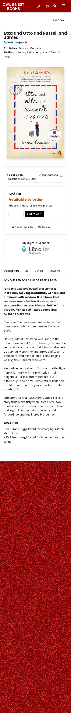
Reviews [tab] (55, 271)
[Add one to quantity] (21, 214)
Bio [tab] (27, 271)
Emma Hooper (14, 42)
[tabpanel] (35, 365)
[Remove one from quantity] (11, 214)
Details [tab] (39, 271)
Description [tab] (11, 271)
